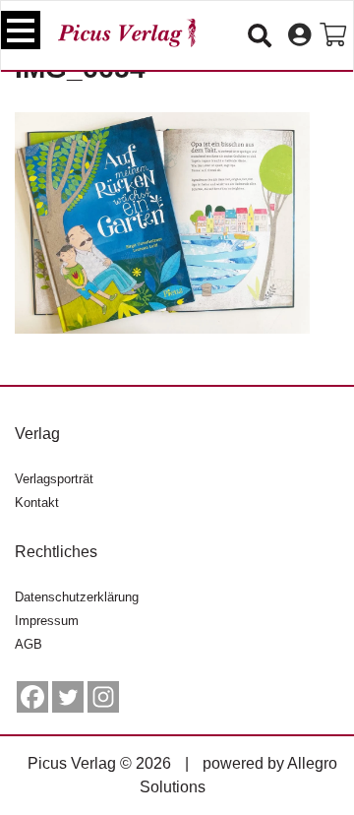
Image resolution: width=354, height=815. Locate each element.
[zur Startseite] (127, 33)
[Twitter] (68, 697)
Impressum (47, 620)
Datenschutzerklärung (77, 597)
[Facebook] (32, 697)
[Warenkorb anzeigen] (333, 35)
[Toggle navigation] (20, 30)
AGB (28, 644)
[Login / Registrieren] (299, 35)
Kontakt (37, 502)
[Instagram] (103, 697)
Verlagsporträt (54, 478)
